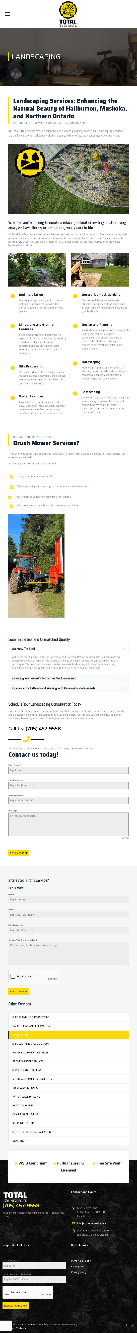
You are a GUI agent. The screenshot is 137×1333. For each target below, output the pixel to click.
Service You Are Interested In (23, 940)
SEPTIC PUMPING (22, 1106)
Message (12, 810)
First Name (14, 765)
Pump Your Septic (81, 1261)
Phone (11, 909)
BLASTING (18, 1141)
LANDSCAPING (20, 1035)
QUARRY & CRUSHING (25, 1114)
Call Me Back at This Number (17, 1274)
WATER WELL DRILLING (26, 1097)
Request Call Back (15, 1306)
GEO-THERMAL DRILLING (27, 1070)
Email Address (16, 780)
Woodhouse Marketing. (15, 1328)
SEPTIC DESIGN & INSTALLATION (31, 1132)
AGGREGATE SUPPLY (24, 1123)
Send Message (19, 853)
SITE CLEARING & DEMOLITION (30, 1044)
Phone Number (15, 795)
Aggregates (77, 1267)
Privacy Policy (78, 1272)
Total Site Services (31, 1324)
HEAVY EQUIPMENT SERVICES (30, 1053)
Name (11, 894)
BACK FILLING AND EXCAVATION (31, 1026)
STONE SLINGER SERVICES (28, 1061)
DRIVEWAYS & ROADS (25, 1088)
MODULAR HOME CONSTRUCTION (32, 1079)
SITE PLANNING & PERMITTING (30, 1017)
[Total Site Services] (68, 14)
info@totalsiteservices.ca (91, 1223)
